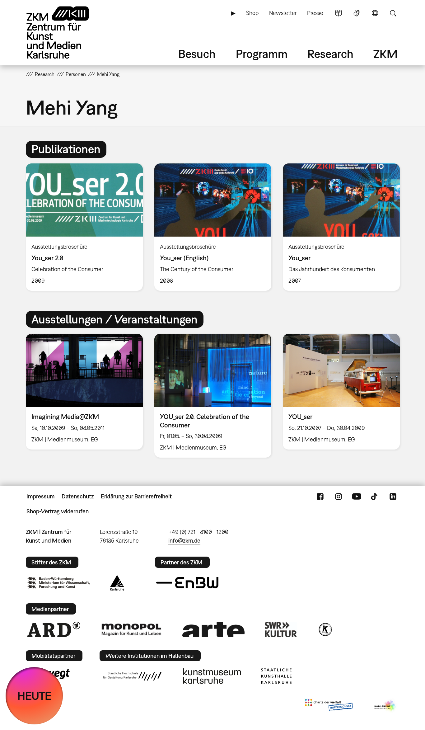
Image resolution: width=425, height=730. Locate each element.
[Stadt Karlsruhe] (117, 583)
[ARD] (53, 629)
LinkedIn (393, 496)
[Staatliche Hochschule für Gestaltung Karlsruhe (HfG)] (132, 676)
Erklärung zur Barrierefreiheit (136, 496)
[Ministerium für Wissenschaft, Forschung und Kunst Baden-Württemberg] (58, 582)
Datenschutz (78, 496)
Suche (393, 13)
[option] (84, 227)
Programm (261, 53)
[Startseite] (66, 32)
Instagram (338, 496)
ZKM (385, 53)
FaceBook (320, 496)
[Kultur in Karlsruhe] (325, 629)
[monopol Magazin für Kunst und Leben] (131, 629)
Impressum (40, 496)
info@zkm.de (184, 540)
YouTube (356, 496)
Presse (315, 13)
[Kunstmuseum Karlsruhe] (212, 676)
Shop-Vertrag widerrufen (57, 511)
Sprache (375, 13)
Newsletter (283, 13)
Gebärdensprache (356, 13)
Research (330, 53)
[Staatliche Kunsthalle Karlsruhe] (276, 676)
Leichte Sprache (338, 13)
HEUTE (34, 695)
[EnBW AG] (187, 582)
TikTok (375, 496)
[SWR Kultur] (281, 629)
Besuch (197, 53)
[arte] (213, 629)
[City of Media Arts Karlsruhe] (385, 706)
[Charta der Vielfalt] (328, 706)
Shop (252, 13)
